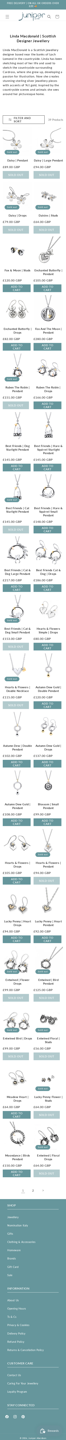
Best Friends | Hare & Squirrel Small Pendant (48, 511)
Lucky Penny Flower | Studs (48, 1098)
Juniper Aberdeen (37, 1438)
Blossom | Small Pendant (48, 806)
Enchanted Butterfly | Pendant (48, 272)
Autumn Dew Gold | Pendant (17, 806)
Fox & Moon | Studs (18, 270)
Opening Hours (16, 1308)
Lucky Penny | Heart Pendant (48, 923)
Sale (9, 1275)
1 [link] (23, 1190)
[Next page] (43, 1190)
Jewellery (13, 1217)
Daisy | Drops (18, 215)
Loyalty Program (17, 1391)
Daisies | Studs (48, 215)
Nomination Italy (17, 1225)
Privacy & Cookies (18, 1325)
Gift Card (13, 1266)
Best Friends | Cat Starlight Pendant (17, 509)
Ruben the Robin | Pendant (18, 389)
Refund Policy (15, 1341)
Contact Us (14, 1375)
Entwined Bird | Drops (17, 1038)
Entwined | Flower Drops (18, 981)
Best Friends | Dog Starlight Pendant (18, 447)
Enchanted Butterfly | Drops (18, 330)
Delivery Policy (16, 1333)
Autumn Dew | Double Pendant (17, 747)
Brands (11, 1258)
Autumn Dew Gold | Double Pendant (48, 689)
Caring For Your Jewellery (22, 1383)
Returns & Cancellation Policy (25, 1350)
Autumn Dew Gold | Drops (48, 747)
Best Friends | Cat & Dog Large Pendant (17, 571)
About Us (13, 1300)
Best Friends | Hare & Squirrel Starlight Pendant (48, 449)
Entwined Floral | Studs (48, 1040)
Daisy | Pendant (17, 160)
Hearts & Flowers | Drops (17, 864)
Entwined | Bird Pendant (48, 981)
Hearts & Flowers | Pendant (48, 864)
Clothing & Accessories (21, 1241)
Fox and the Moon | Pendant (48, 330)
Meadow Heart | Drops (17, 1098)
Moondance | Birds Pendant (17, 1157)
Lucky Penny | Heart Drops (17, 923)
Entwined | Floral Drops (48, 1157)
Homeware (14, 1250)
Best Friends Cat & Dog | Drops (48, 571)
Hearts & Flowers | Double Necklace (17, 689)
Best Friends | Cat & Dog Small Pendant (17, 630)
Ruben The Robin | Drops (48, 389)
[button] (7, 17)
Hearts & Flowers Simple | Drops (48, 630)
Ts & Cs (11, 1316)
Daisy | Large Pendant (48, 160)
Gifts (10, 1233)
